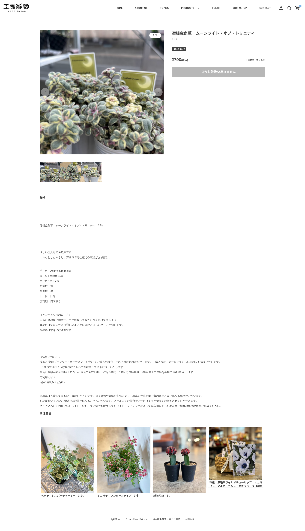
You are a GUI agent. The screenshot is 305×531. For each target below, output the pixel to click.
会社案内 (115, 519)
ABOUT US (141, 8)
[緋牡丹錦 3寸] (179, 456)
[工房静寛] (16, 8)
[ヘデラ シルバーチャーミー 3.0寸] (67, 456)
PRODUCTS (188, 8)
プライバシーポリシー (136, 519)
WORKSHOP (240, 8)
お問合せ (189, 519)
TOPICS (164, 8)
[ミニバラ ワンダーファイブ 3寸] (123, 456)
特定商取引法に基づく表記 (166, 519)
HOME (118, 8)
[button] (289, 7)
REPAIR (216, 8)
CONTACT (265, 8)
